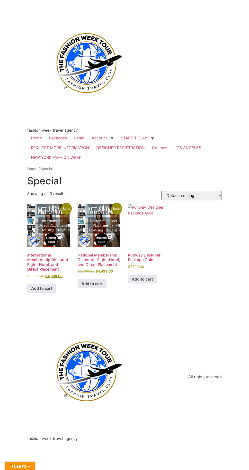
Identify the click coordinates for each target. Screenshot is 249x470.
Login (79, 138)
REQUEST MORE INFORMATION (60, 147)
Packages (58, 138)
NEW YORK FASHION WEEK (56, 157)
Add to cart (41, 288)
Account (99, 138)
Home (36, 138)
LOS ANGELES (187, 147)
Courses (159, 147)
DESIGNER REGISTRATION (120, 147)
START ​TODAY (134, 138)
